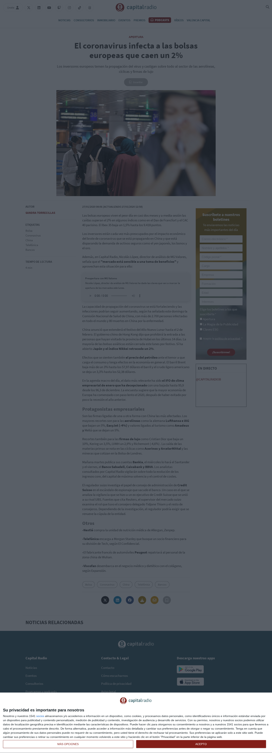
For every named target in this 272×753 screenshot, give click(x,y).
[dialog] (136, 723)
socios (40, 716)
